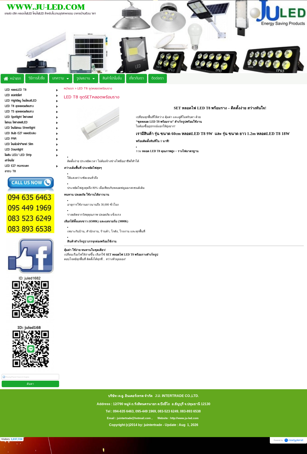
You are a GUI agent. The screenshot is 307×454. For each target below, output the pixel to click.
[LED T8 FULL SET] (97, 123)
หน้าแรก (69, 88)
